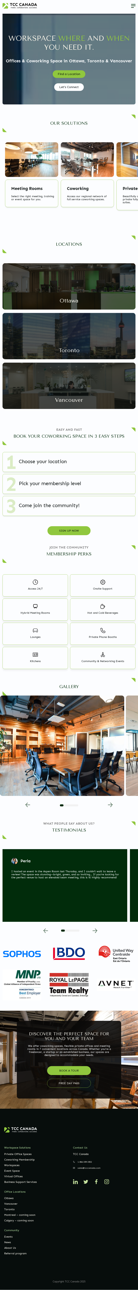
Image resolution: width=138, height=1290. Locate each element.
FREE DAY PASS (69, 1083)
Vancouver (11, 1203)
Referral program (15, 1253)
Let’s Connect (69, 87)
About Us (10, 1247)
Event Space (12, 1170)
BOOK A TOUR (69, 1070)
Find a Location (69, 74)
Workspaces (12, 1165)
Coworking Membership (19, 1159)
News (7, 1242)
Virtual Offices (13, 1176)
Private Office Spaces (18, 1154)
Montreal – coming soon (19, 1214)
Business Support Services (20, 1182)
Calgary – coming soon (19, 1220)
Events (8, 1236)
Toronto (9, 1209)
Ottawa (8, 1198)
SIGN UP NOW (69, 530)
